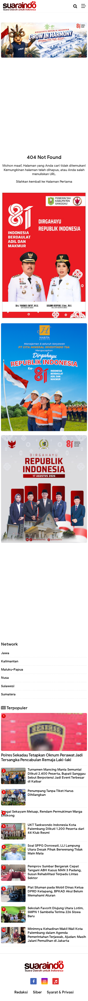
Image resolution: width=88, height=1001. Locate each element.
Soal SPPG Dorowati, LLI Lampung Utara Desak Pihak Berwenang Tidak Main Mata (55, 849)
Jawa (5, 653)
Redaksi (21, 992)
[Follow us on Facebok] (33, 981)
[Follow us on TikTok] (55, 981)
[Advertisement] (44, 103)
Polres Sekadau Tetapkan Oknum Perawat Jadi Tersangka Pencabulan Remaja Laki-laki (42, 757)
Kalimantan (9, 661)
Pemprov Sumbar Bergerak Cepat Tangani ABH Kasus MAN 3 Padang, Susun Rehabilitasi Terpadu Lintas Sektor (54, 872)
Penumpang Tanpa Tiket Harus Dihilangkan (50, 793)
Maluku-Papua (12, 669)
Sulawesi (7, 686)
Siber (37, 992)
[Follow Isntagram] (44, 981)
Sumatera (8, 694)
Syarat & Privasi (60, 992)
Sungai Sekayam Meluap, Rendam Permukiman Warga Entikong (41, 814)
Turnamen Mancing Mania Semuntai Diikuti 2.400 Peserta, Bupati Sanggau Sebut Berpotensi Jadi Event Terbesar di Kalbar (57, 775)
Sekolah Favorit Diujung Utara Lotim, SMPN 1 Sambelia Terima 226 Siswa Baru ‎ (55, 912)
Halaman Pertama (59, 182)
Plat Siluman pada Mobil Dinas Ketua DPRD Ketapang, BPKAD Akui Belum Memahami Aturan (55, 891)
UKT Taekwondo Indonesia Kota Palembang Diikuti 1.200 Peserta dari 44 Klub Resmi (56, 829)
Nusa (5, 678)
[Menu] (84, 6)
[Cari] (75, 6)
